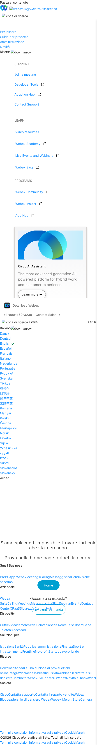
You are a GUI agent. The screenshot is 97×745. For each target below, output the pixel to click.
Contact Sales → (48, 315)
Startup (54, 651)
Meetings (33, 577)
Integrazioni (17, 673)
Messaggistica (60, 577)
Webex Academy (27, 144)
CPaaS (15, 608)
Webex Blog (24, 167)
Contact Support (26, 104)
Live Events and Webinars (34, 155)
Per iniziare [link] (8, 32)
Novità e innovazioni (81, 678)
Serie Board (75, 625)
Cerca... (34, 322)
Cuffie (4, 625)
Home (48, 585)
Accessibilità (35, 673)
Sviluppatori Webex (51, 678)
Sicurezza (27, 608)
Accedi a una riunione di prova (37, 668)
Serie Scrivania (39, 625)
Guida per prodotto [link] (14, 37)
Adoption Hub (24, 94)
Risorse (5, 52)
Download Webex (26, 305)
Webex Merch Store (65, 699)
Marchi (80, 732)
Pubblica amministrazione (42, 646)
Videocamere (18, 625)
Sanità (19, 646)
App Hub (21, 215)
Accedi (5, 478)
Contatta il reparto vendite (54, 694)
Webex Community (29, 192)
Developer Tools (26, 84)
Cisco (4, 694)
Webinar (65, 603)
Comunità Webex (24, 678)
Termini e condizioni (14, 732)
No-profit (41, 651)
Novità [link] (5, 47)
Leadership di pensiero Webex (29, 699)
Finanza (67, 646)
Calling (45, 577)
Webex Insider (25, 204)
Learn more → (32, 294)
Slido (55, 603)
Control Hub (43, 608)
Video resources (27, 132)
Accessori (19, 630)
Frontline (28, 651)
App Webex (17, 577)
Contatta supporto (21, 694)
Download (7, 668)
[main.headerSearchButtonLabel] (15, 15)
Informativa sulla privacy (47, 732)
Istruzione (7, 646)
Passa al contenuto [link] (14, 2)
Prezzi (4, 577)
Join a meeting (25, 74)
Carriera (86, 699)
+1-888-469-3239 (18, 315)
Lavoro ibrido (69, 651)
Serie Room (58, 625)
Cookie (70, 732)
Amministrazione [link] (12, 42)
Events (76, 603)
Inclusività (51, 673)
